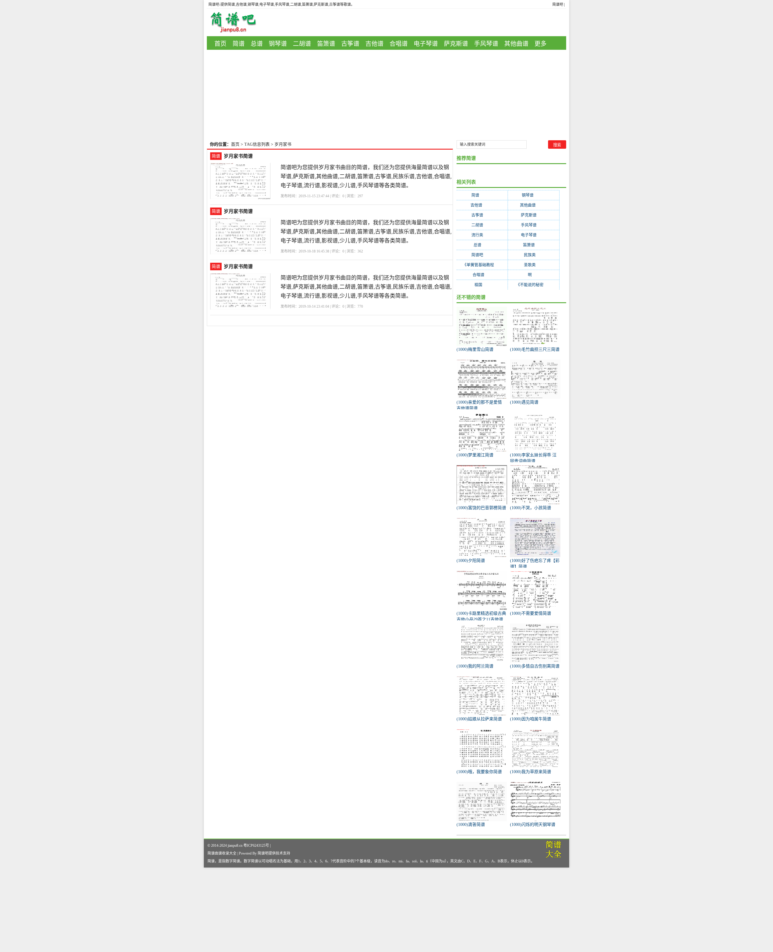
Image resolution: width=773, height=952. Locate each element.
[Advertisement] (386, 95)
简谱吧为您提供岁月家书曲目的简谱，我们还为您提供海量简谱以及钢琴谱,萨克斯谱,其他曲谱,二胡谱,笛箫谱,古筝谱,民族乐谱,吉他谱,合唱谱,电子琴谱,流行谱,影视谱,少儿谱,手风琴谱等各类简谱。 (366, 176)
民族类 (533, 254)
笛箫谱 (326, 43)
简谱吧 (557, 4)
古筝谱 (350, 43)
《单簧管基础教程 (482, 264)
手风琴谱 (486, 43)
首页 (220, 43)
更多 (540, 43)
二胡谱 (302, 43)
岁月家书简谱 (238, 156)
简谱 (239, 43)
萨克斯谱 (456, 43)
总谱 (257, 43)
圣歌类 (533, 264)
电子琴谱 (426, 43)
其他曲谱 (516, 43)
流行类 (482, 235)
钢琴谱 (278, 43)
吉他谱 (374, 43)
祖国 (482, 284)
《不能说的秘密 (533, 284)
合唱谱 (399, 43)
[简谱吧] (237, 22)
